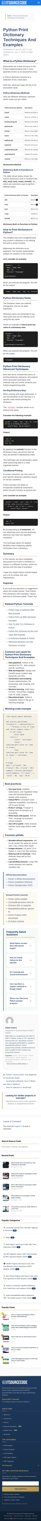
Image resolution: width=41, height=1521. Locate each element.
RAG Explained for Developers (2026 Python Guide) (23, 1196)
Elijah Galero (11, 1028)
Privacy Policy (8, 1516)
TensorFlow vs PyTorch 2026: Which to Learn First (24, 1207)
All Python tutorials (16, 921)
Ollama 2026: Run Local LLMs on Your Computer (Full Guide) (23, 1163)
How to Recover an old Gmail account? (23, 1336)
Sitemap (34, 1516)
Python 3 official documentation (21, 879)
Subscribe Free (20, 1489)
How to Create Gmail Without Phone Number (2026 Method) (23, 1315)
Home (9, 16)
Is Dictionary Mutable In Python (22, 638)
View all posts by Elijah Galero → (17, 1063)
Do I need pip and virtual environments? (19, 973)
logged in (18, 1126)
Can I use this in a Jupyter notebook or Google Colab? (18, 986)
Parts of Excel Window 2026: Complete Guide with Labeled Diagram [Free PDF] (24, 1326)
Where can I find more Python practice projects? (19, 1000)
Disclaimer (28, 1516)
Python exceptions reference (20, 882)
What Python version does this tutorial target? (18, 945)
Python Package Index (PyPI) (20, 885)
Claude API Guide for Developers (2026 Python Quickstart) (24, 1174)
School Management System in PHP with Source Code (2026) (24, 1359)
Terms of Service (19, 1516)
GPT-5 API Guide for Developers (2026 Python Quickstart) (23, 1185)
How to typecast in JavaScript (18, 1087)
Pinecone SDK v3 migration (19, 905)
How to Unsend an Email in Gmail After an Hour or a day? (24, 1348)
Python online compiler (17, 899)
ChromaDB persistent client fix (21, 902)
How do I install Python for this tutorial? (16, 960)
